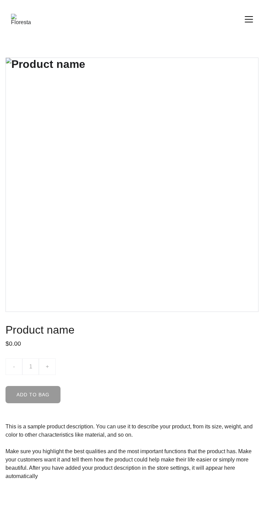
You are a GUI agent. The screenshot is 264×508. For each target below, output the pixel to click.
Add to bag (33, 394)
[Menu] (249, 19)
